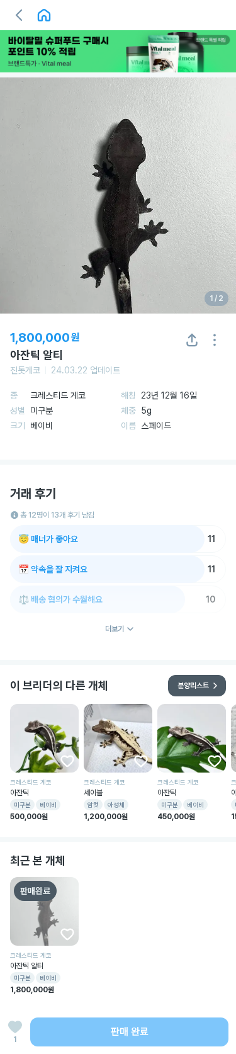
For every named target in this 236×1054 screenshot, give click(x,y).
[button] (19, 15)
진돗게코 (25, 370)
